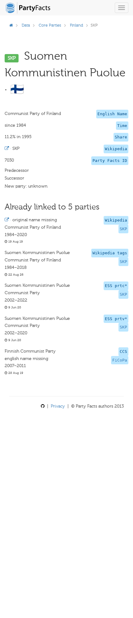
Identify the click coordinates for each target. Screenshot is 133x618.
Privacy (58, 406)
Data (26, 25)
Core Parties (50, 25)
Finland (76, 25)
